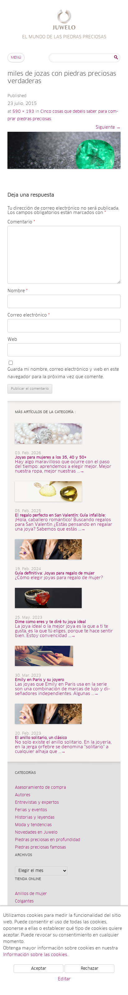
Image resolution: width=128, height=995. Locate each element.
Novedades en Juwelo (36, 833)
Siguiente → (108, 127)
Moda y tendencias (33, 825)
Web (12, 339)
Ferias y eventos (31, 810)
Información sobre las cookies (35, 955)
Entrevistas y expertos (37, 803)
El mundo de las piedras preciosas (64, 20)
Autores (22, 795)
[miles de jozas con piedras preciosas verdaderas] (64, 150)
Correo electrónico (28, 315)
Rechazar (89, 969)
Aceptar (38, 969)
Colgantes (24, 901)
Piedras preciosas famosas (40, 847)
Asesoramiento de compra (40, 788)
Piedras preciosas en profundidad (47, 840)
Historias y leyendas (34, 818)
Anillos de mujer (31, 894)
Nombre (17, 291)
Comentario (21, 222)
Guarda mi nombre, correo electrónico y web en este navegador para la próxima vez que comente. (63, 373)
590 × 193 (23, 112)
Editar (64, 979)
